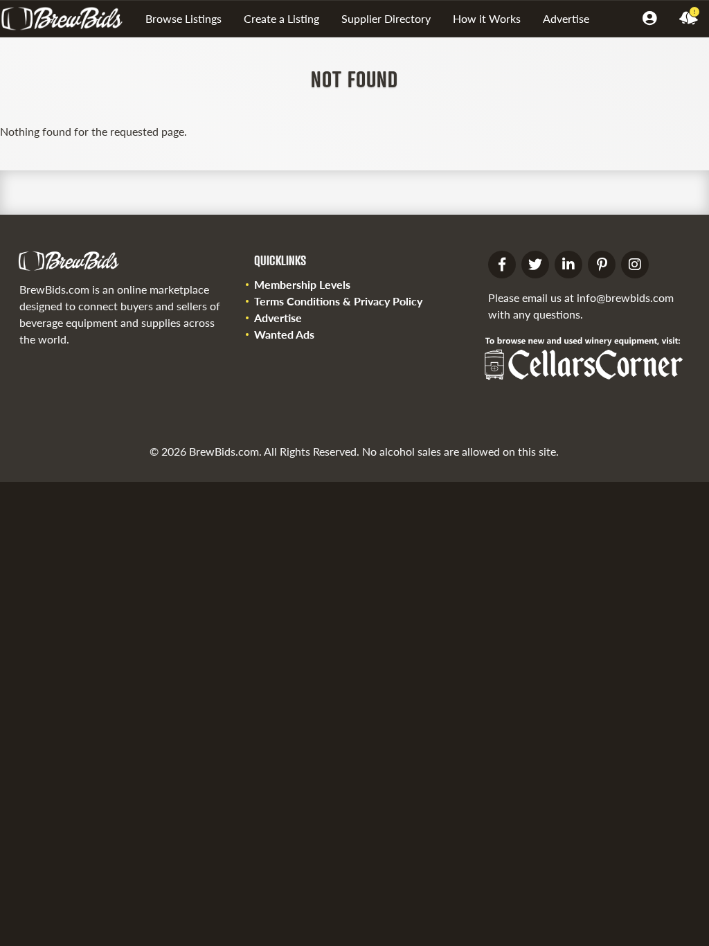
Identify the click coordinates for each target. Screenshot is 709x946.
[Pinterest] (602, 264)
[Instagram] (635, 264)
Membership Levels (302, 284)
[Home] (67, 18)
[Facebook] (502, 264)
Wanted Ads (284, 334)
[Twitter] (535, 264)
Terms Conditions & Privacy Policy (338, 301)
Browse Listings (183, 18)
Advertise (566, 18)
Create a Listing (281, 18)
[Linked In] (568, 264)
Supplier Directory (386, 18)
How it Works (487, 18)
